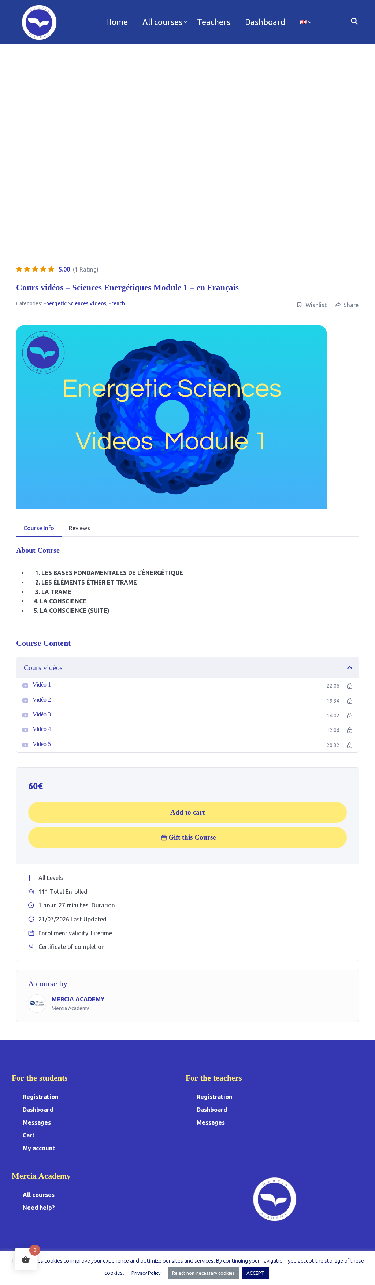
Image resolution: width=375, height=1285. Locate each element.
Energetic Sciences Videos (74, 303)
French (116, 303)
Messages (37, 1122)
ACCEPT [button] (255, 1272)
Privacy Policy (145, 1272)
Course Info (38, 528)
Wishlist (316, 305)
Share (351, 305)
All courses (162, 21)
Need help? (39, 1207)
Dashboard (265, 21)
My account (39, 1148)
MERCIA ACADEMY (78, 999)
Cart (29, 1135)
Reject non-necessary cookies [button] (203, 1272)
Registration (40, 1096)
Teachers (213, 21)
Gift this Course (192, 837)
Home (117, 21)
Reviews (79, 528)
